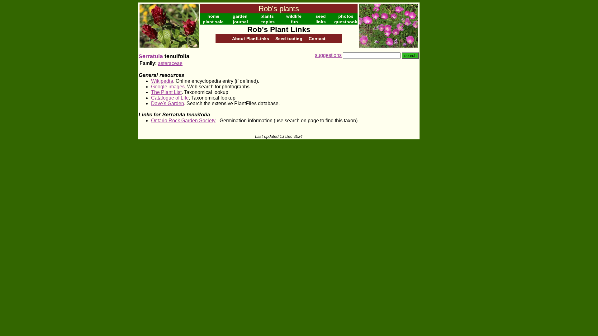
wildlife (293, 16)
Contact (317, 38)
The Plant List (166, 92)
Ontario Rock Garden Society (183, 120)
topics (268, 21)
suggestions (328, 55)
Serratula (151, 56)
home (213, 16)
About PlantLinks (250, 38)
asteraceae (170, 63)
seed (321, 16)
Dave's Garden (167, 103)
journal (240, 21)
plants (267, 16)
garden (240, 16)
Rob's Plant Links (278, 29)
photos (346, 16)
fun (294, 21)
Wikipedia (162, 81)
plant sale (213, 21)
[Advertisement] (439, 95)
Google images (168, 86)
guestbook (345, 21)
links (321, 21)
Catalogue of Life (170, 97)
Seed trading (288, 38)
